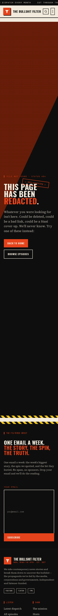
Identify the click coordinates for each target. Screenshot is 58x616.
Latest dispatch (13, 608)
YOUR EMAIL (11, 487)
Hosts (36, 614)
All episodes (11, 614)
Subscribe (13, 537)
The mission (40, 608)
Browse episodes (18, 254)
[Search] (46, 11)
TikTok (21, 591)
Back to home (15, 243)
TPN (31, 591)
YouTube (9, 591)
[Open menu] (53, 11)
